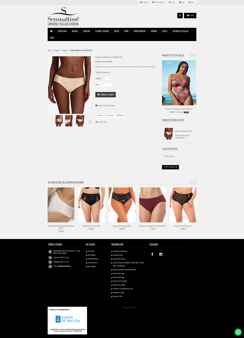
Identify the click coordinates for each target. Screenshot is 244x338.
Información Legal (118, 274)
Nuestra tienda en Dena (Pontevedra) (124, 270)
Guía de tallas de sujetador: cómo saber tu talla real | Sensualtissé (128, 264)
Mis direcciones (93, 259)
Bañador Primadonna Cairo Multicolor (179, 109)
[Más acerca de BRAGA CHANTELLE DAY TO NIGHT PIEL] (168, 134)
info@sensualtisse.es (64, 266)
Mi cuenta (144, 2)
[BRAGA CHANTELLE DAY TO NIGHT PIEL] (59, 120)
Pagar (183, 2)
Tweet (100, 116)
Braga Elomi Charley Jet (183, 226)
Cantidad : (98, 79)
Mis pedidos (91, 255)
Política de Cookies (119, 285)
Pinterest (121, 116)
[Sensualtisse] (65, 16)
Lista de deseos (159, 2)
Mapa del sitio (117, 296)
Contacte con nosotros (120, 251)
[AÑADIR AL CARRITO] (179, 201)
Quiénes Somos (118, 255)
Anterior (49, 121)
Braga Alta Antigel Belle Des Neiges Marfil (61, 227)
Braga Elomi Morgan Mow (122, 226)
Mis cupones (92, 267)
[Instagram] (160, 253)
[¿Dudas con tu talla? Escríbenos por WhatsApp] (238, 332)
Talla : (97, 85)
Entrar (192, 2)
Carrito (172, 2)
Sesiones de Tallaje (119, 259)
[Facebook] (152, 253)
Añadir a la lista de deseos (106, 106)
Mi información (92, 263)
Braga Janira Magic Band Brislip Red (152, 226)
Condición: (98, 62)
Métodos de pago (118, 293)
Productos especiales (173, 55)
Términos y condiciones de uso (123, 289)
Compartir (110, 116)
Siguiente (90, 121)
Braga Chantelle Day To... (184, 131)
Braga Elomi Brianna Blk (91, 226)
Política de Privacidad (120, 281)
